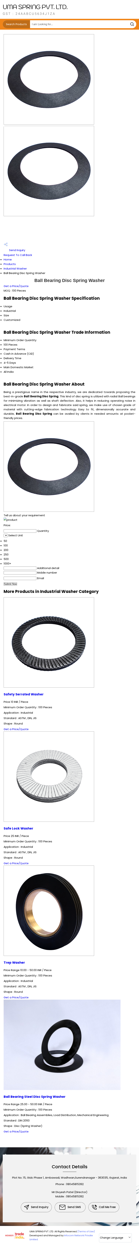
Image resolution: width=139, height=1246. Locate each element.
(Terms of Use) (86, 1231)
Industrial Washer (15, 268)
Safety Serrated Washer (24, 694)
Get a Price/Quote (16, 286)
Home (8, 259)
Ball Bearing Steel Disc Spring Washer (35, 1097)
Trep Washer (14, 962)
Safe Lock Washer (18, 828)
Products (10, 264)
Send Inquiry (16, 250)
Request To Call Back (18, 255)
